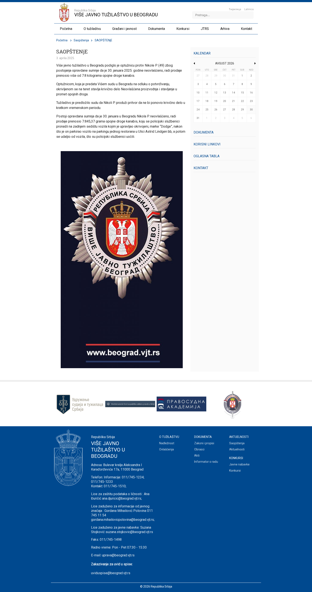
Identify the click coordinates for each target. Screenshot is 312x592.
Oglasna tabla (206, 156)
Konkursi (235, 470)
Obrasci (199, 449)
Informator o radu (206, 461)
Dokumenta (204, 132)
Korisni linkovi (207, 144)
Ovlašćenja (166, 449)
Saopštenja (81, 40)
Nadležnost (166, 443)
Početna (61, 40)
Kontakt (201, 168)
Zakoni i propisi (204, 443)
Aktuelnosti (237, 449)
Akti (197, 455)
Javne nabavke (239, 464)
